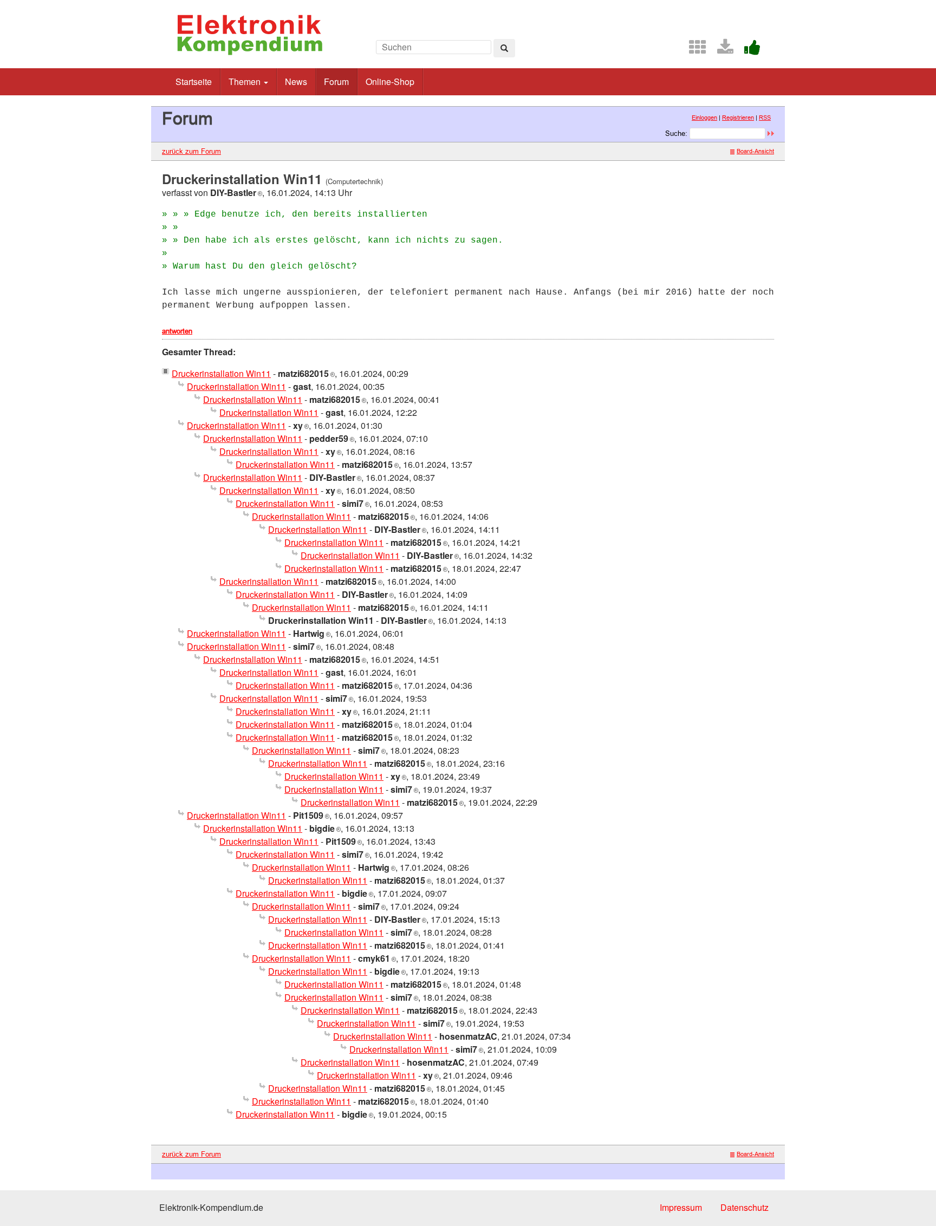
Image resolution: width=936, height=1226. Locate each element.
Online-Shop (390, 81)
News (296, 81)
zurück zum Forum (191, 151)
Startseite (194, 81)
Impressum (681, 1207)
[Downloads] (720, 50)
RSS (765, 117)
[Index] (693, 50)
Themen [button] (246, 81)
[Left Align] (504, 48)
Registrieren (738, 117)
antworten (177, 331)
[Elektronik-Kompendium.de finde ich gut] (748, 50)
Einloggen (704, 117)
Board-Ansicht (755, 151)
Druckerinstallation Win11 (221, 373)
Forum (336, 81)
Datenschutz (744, 1207)
